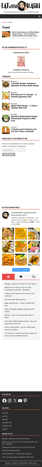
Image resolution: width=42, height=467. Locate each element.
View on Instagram (22, 270)
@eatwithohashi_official (19, 215)
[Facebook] (4, 400)
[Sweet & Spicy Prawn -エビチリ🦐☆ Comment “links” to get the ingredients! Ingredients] (8, 260)
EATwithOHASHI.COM (30, 38)
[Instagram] (9, 400)
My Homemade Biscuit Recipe (15, 299)
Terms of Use (33, 463)
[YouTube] (20, 400)
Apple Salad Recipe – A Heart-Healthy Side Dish (16, 454)
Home (4, 22)
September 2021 (7, 426)
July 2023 (4, 416)
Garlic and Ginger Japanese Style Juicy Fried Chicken (18, 457)
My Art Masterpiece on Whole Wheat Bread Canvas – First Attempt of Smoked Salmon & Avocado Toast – (25, 34)
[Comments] (33, 277)
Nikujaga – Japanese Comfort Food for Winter (20, 284)
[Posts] (8, 277)
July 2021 (4, 429)
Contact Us (15, 463)
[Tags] (21, 277)
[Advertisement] (21, 182)
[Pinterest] (25, 400)
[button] (39, 16)
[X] (14, 400)
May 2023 (5, 419)
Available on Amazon (21, 70)
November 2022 (7, 423)
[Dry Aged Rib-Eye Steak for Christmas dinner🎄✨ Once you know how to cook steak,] (8, 234)
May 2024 (5, 413)
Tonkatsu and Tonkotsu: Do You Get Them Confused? (18, 447)
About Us (8, 463)
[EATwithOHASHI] (21, 13)
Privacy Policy (24, 463)
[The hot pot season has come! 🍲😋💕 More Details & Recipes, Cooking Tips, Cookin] (21, 247)
